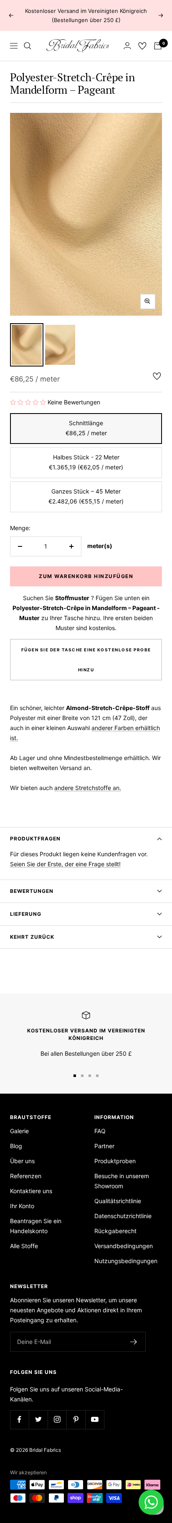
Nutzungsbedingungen (125, 1260)
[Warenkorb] (158, 46)
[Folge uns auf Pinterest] (75, 1419)
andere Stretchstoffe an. (87, 787)
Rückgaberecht (115, 1230)
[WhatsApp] (151, 1502)
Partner (104, 1145)
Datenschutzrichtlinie (123, 1215)
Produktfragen (35, 838)
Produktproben (115, 1160)
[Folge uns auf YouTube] (94, 1419)
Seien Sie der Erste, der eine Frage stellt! (65, 863)
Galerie (19, 1130)
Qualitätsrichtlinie (117, 1200)
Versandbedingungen (123, 1245)
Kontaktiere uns (31, 1190)
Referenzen (25, 1175)
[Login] (127, 45)
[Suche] (27, 46)
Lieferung (25, 914)
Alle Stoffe (24, 1245)
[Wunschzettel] (142, 46)
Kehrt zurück (32, 937)
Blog (16, 1145)
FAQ (100, 1130)
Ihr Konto (22, 1205)
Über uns (22, 1160)
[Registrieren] (133, 1342)
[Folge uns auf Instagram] (57, 1419)
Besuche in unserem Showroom (121, 1180)
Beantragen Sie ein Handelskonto (35, 1225)
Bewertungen (31, 891)
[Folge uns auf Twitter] (38, 1419)
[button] (28, 402)
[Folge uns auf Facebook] (19, 1419)
